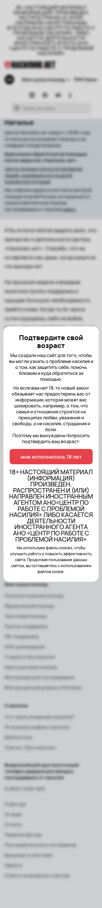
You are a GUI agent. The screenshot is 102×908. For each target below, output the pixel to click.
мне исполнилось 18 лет (51, 456)
